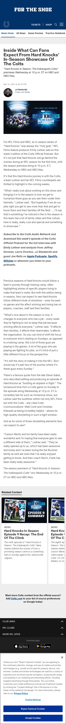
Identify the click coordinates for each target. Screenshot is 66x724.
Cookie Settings (33, 699)
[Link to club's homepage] (6, 23)
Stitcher (8, 260)
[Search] (55, 24)
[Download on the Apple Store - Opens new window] (21, 646)
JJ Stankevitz (21, 89)
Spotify (52, 256)
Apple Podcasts (37, 256)
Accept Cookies (33, 718)
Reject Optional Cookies (33, 708)
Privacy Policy (21, 693)
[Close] (62, 657)
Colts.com (16, 598)
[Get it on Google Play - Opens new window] (43, 648)
